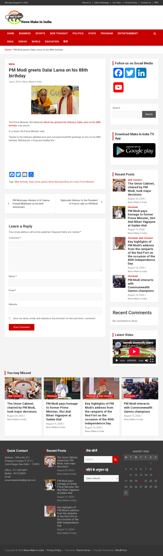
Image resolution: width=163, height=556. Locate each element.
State (92, 33)
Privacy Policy (131, 2)
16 (155, 475)
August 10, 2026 (136, 295)
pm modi (74, 182)
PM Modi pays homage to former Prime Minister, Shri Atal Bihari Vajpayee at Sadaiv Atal (142, 218)
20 (141, 481)
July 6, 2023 (15, 81)
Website (13, 304)
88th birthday (21, 182)
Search (116, 107)
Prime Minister (87, 182)
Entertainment (128, 33)
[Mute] (146, 360)
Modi (51, 182)
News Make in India (32, 81)
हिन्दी (156, 2)
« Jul (126, 498)
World (36, 41)
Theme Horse (83, 550)
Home (10, 33)
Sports (40, 33)
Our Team (117, 2)
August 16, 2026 (136, 229)
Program (107, 33)
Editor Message (101, 2)
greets (44, 182)
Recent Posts (125, 174)
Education (52, 41)
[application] (134, 351)
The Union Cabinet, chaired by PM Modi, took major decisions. (141, 189)
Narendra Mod (61, 182)
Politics (78, 33)
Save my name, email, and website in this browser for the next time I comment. (54, 318)
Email (12, 290)
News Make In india (34, 550)
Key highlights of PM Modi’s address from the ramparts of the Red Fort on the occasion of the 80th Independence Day (141, 252)
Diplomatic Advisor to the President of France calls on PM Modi (79, 202)
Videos (22, 41)
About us (86, 2)
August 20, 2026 (136, 198)
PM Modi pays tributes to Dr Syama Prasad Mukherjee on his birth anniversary (31, 203)
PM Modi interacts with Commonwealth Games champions (141, 285)
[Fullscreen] (151, 360)
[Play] (116, 360)
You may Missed (19, 373)
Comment (15, 237)
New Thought (59, 33)
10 (126, 475)
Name (13, 276)
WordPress (121, 550)
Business (25, 33)
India (10, 41)
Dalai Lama (34, 182)
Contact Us (146, 2)
